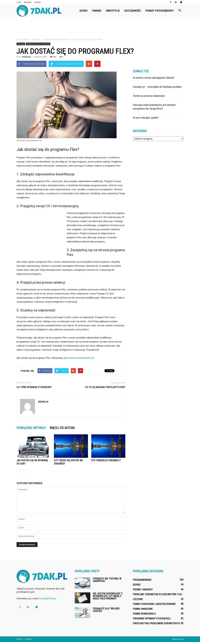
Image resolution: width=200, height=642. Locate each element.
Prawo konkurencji (144, 613)
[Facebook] (170, 2)
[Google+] (176, 2)
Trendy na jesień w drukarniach (149, 95)
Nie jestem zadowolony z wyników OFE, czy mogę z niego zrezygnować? (107, 596)
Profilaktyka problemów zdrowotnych (156, 623)
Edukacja (21, 44)
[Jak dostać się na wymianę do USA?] (34, 446)
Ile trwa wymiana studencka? (34, 387)
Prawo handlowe (143, 608)
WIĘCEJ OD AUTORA (62, 428)
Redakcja (26, 57)
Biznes (84, 10)
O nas (19, 2)
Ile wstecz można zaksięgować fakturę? (153, 77)
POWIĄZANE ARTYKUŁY (31, 428)
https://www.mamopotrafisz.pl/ (78, 357)
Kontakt (37, 2)
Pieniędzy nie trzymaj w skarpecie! (107, 580)
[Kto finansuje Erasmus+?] (108, 446)
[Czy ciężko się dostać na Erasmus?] (71, 446)
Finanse (96, 10)
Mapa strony (177, 639)
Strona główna (23, 39)
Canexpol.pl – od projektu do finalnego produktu (157, 86)
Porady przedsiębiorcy (159, 10)
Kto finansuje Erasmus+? (106, 460)
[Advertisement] (100, 28)
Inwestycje (113, 10)
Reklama (27, 2)
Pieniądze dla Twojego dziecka (106, 610)
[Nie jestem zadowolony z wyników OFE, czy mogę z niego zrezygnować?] (82, 597)
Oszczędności (132, 10)
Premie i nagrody (143, 589)
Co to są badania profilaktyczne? (105, 387)
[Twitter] (181, 2)
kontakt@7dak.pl (47, 598)
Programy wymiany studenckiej (38, 44)
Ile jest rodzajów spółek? (146, 117)
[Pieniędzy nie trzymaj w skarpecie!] (82, 582)
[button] (179, 10)
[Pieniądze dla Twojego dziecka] (82, 612)
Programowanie (142, 579)
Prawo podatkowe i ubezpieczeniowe (154, 604)
